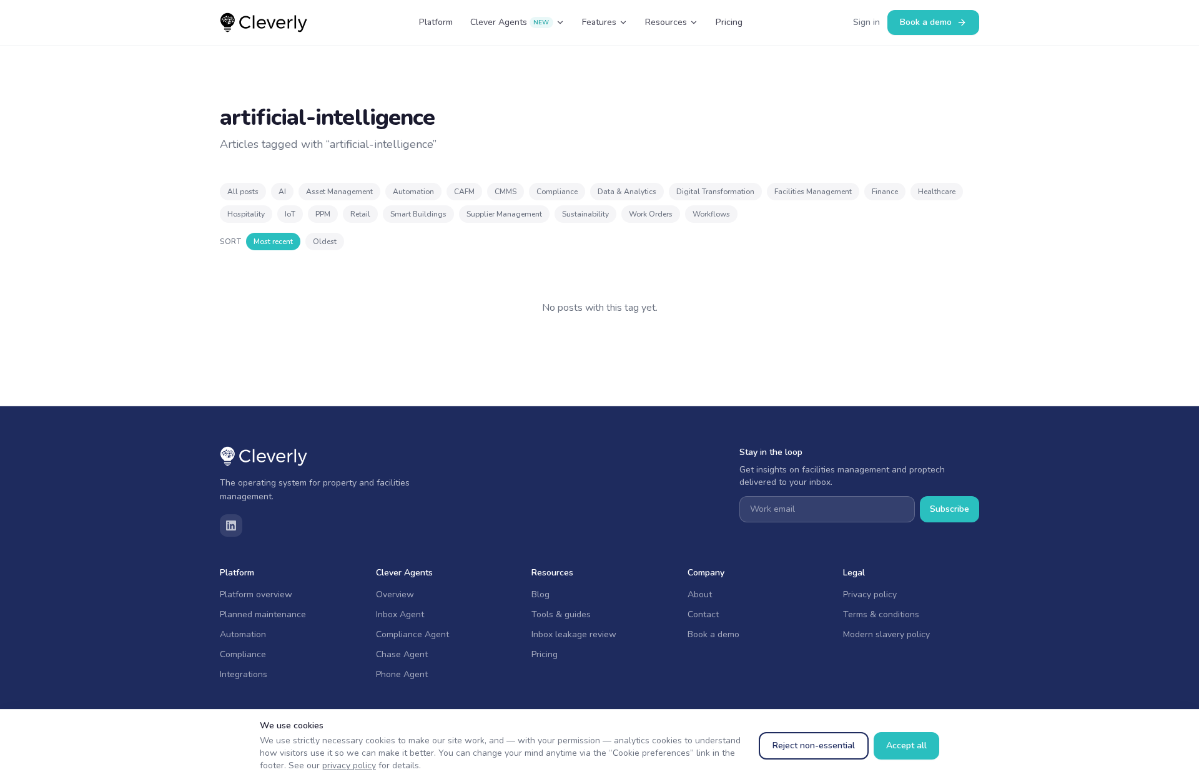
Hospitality (246, 214)
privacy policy (349, 765)
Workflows (711, 214)
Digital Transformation (715, 192)
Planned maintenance (263, 614)
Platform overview (256, 594)
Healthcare (936, 192)
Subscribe (949, 509)
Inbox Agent (400, 614)
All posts (243, 192)
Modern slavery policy (886, 634)
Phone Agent (402, 674)
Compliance (557, 192)
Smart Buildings (418, 214)
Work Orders (651, 214)
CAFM (464, 192)
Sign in (866, 22)
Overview (395, 594)
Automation (413, 192)
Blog (540, 594)
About (700, 594)
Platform (436, 22)
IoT (290, 214)
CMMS (505, 192)
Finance (885, 192)
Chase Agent (402, 654)
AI (282, 192)
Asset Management (339, 192)
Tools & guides (561, 614)
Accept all (906, 745)
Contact (703, 614)
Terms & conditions (881, 614)
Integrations (243, 674)
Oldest (325, 242)
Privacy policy (870, 594)
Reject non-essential (813, 745)
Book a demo (926, 22)
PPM (322, 214)
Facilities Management (813, 192)
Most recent (273, 242)
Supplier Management (504, 214)
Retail (360, 214)
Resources (666, 22)
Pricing (729, 22)
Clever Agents (510, 22)
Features (599, 22)
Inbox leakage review (573, 634)
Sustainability (585, 214)
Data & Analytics (627, 192)
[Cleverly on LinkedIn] (231, 525)
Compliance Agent (412, 634)
